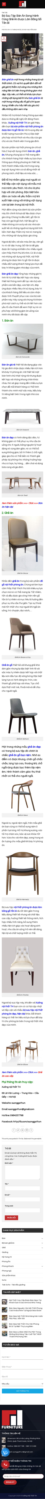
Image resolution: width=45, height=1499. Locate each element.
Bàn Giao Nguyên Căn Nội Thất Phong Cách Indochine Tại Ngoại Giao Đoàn (25, 1309)
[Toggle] (42, 1238)
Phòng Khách (8, 1266)
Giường (5, 1252)
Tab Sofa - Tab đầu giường (13, 1285)
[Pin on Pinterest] (22, 1130)
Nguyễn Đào (32, 29)
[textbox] (22, 1384)
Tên (7, 1184)
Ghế (4, 1248)
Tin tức (4, 12)
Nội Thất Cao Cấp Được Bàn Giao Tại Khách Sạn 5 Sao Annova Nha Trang (25, 1301)
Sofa (4, 1280)
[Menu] (4, 4)
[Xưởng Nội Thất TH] (23, 4)
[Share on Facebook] (14, 1130)
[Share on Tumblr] (31, 1130)
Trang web (9, 1206)
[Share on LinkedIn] (27, 1130)
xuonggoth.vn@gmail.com (21, 1109)
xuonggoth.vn (18, 1103)
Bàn (3, 1238)
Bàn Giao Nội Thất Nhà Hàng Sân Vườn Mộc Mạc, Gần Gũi (26, 1317)
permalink (37, 1139)
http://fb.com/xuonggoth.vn (27, 1121)
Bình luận (9, 1163)
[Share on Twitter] (18, 1130)
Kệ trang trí (7, 1257)
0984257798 (16, 1115)
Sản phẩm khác (8, 1275)
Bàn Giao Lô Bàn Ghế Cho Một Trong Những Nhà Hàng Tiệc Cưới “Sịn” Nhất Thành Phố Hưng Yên (25, 1334)
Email (7, 1195)
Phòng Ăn (6, 1261)
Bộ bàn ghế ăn (8, 1243)
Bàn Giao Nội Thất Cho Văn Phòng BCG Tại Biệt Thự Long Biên (24, 1325)
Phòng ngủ (6, 1271)
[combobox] (22, 1384)
